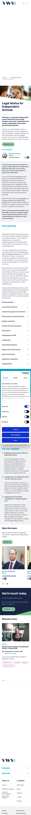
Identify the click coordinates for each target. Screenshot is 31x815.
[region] (15, 650)
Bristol (19, 789)
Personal (6, 773)
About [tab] (25, 377)
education (18, 176)
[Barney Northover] (4, 155)
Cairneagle (22, 198)
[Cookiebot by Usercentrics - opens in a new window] (22, 373)
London (19, 797)
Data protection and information (13, 316)
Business (6, 768)
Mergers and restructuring (11, 349)
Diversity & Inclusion (8, 789)
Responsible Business (5, 797)
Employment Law (7, 662)
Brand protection (8, 302)
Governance (6, 330)
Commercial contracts (9, 307)
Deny (15, 440)
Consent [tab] (5, 377)
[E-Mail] (26, 157)
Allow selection (15, 435)
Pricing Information (21, 813)
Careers (4, 785)
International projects (9, 345)
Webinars (17, 662)
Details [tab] (15, 377)
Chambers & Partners (13, 254)
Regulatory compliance (10, 359)
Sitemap (4, 810)
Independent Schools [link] (8, 79)
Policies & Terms (20, 810)
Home (4, 77)
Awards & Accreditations (6, 793)
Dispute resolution (8, 321)
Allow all (15, 429)
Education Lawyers (16, 77)
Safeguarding (7, 364)
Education (25, 662)
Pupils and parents (8, 354)
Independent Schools (8, 665)
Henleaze (19, 793)
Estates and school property (11, 326)
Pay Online (5, 813)
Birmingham (20, 785)
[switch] (26, 411)
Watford (19, 801)
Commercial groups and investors (13, 312)
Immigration (6, 340)
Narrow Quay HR (9, 200)
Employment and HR (9, 335)
